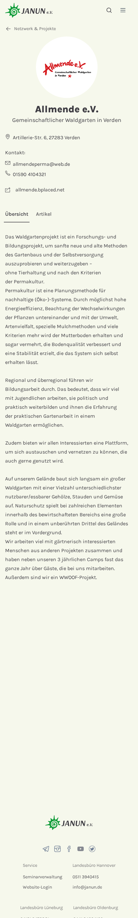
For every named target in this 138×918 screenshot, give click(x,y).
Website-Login (37, 887)
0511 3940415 (86, 877)
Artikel (44, 214)
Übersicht (16, 214)
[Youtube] (80, 849)
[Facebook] (69, 849)
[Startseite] (29, 10)
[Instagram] (57, 849)
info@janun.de (87, 887)
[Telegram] (46, 849)
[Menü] (123, 10)
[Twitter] (92, 849)
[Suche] (109, 10)
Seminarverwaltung (42, 877)
